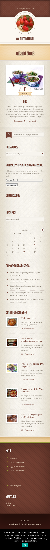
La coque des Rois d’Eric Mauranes (32, 390)
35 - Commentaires (27, 379)
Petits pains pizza (28, 318)
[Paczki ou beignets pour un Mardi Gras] (12, 418)
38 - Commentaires (27, 328)
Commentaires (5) (20, 121)
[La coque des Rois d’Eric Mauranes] (12, 393)
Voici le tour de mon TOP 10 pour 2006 (32, 365)
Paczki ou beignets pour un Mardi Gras (31, 415)
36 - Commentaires (27, 354)
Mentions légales (15, 485)
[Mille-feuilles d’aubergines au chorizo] (12, 342)
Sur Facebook (13, 195)
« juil (42, 230)
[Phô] (25, 80)
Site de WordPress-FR (17, 470)
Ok (25, 545)
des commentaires (17, 466)
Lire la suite (32, 121)
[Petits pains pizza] (12, 322)
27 (24, 252)
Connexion (13, 458)
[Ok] (46, 539)
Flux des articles (17, 462)
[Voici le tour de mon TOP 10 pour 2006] (12, 368)
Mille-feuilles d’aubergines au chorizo (31, 339)
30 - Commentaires (27, 404)
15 (35, 245)
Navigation (26, 38)
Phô (25, 101)
